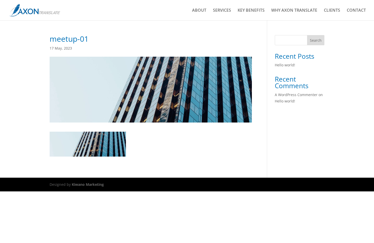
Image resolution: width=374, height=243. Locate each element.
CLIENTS (332, 10)
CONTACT (356, 10)
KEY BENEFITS (251, 10)
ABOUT (199, 10)
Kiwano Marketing (88, 184)
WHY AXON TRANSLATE (294, 10)
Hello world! (285, 65)
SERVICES (222, 10)
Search (316, 40)
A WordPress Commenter (296, 94)
